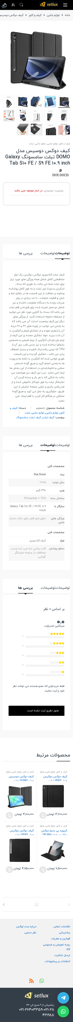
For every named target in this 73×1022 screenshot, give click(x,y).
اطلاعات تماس (61, 926)
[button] (63, 1011)
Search (21, 5)
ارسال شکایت (62, 955)
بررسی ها (26, 254)
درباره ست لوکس (26, 926)
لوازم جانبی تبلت (37, 143)
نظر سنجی (30, 932)
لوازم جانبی (53, 15)
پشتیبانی (64, 932)
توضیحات (62, 254)
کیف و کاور (35, 15)
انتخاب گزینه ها (42, 815)
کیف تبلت (48, 417)
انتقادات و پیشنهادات (57, 961)
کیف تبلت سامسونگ (28, 417)
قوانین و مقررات (60, 938)
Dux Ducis (40, 474)
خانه (67, 15)
